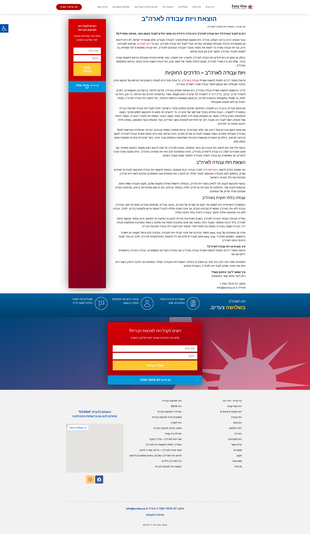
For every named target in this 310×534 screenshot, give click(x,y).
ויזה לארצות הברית (172, 400)
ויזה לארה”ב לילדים (172, 461)
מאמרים (238, 450)
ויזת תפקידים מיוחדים (231, 411)
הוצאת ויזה (168, 7)
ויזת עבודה (236, 417)
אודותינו (196, 7)
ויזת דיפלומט (235, 428)
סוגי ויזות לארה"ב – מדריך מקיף (166, 439)
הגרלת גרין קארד (173, 433)
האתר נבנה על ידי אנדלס (155, 525)
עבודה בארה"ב (190, 80)
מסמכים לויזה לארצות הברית (167, 417)
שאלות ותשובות (121, 7)
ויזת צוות (237, 422)
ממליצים (182, 7)
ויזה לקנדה (176, 422)
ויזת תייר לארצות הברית (170, 411)
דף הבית (210, 7)
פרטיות (238, 466)
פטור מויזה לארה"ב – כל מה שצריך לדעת (161, 450)
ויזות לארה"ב (210, 169)
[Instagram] (90, 479)
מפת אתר (237, 461)
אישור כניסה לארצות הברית (168, 428)
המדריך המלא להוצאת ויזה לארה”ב (164, 444)
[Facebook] (99, 479)
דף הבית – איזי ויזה (232, 400)
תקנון (239, 455)
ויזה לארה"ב (144, 43)
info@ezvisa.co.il (137, 508)
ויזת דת (238, 433)
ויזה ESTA (176, 406)
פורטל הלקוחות (155, 514)
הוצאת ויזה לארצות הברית (168, 466)
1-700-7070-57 (166, 508)
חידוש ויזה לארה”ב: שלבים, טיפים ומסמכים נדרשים (155, 455)
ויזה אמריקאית (234, 406)
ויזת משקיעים (235, 439)
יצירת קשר (102, 7)
